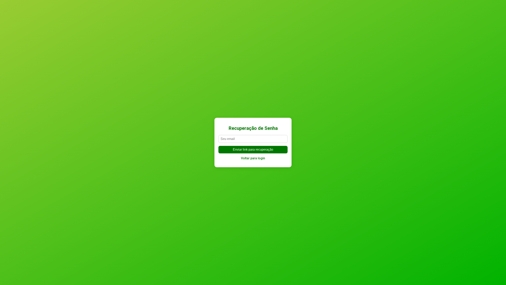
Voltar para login (253, 158)
